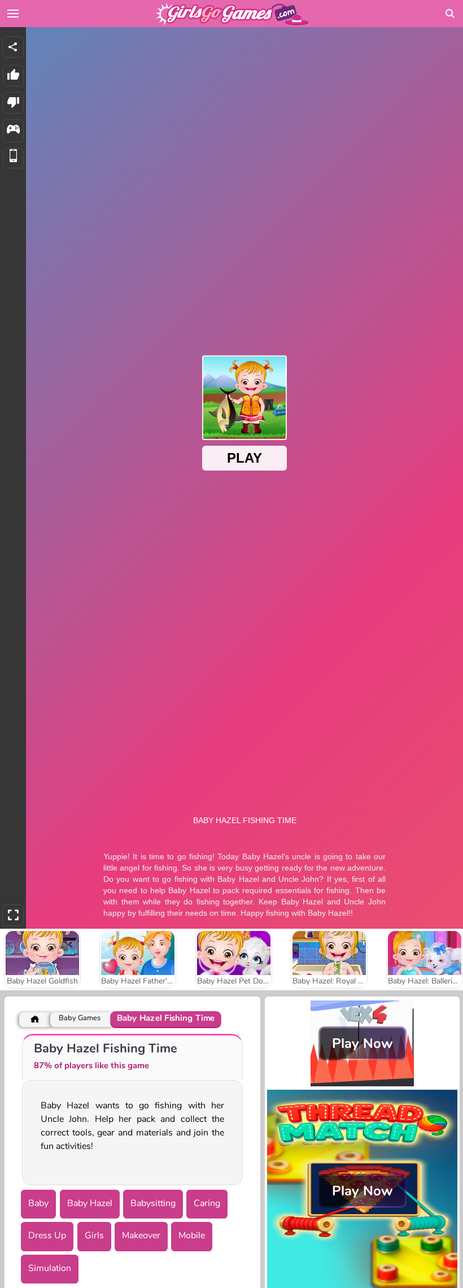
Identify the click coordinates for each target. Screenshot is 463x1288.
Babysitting (153, 1203)
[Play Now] (362, 1083)
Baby (38, 1203)
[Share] (13, 47)
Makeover (141, 1235)
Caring (207, 1203)
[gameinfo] (13, 130)
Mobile (191, 1235)
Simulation (49, 1268)
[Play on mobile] (13, 158)
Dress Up (47, 1235)
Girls (94, 1235)
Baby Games (80, 1018)
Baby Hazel (89, 1203)
